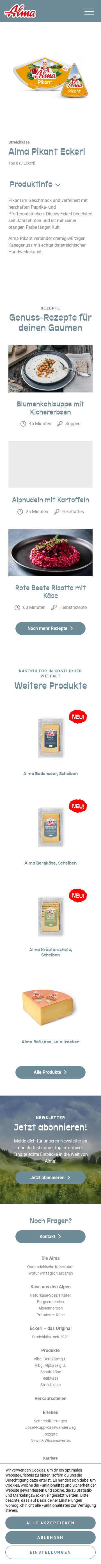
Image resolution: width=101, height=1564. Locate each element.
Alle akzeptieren (50, 1523)
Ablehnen (50, 1537)
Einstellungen (50, 1552)
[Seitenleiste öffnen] (89, 11)
